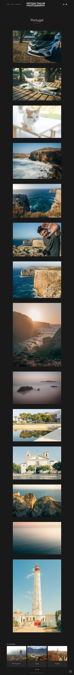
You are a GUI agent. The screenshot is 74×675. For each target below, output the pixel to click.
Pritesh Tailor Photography (36, 4)
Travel (12, 4)
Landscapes (18, 4)
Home (8, 4)
